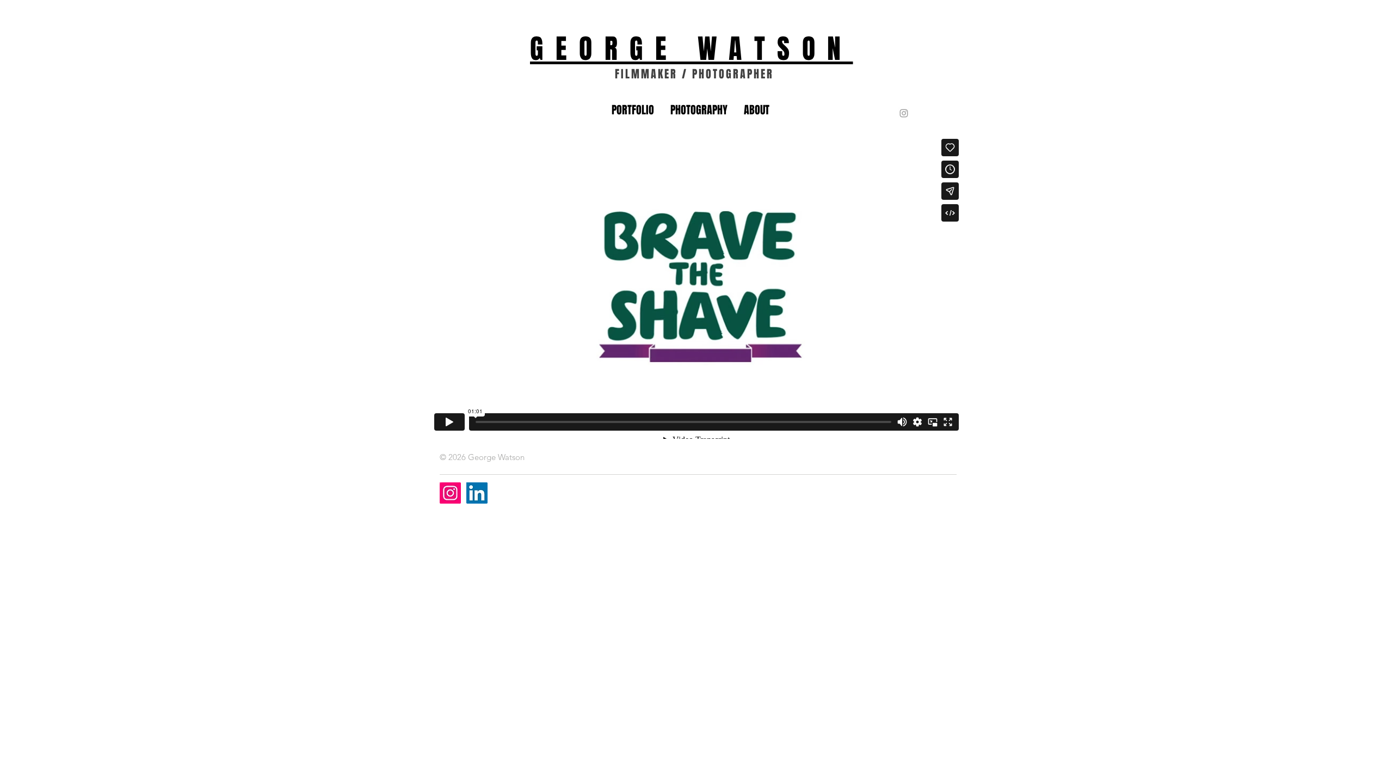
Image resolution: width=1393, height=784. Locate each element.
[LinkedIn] (477, 493)
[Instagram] (450, 493)
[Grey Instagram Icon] (903, 113)
